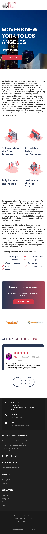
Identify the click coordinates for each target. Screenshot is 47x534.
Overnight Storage (8, 480)
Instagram (5, 499)
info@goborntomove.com (20, 425)
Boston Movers (23, 522)
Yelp (3, 505)
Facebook (5, 495)
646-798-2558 (17, 417)
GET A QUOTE (12, 58)
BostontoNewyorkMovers (17, 445)
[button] (17, 382)
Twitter (4, 502)
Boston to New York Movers (23, 516)
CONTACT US (23, 302)
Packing (4, 483)
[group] (24, 360)
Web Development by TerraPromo (23, 529)
